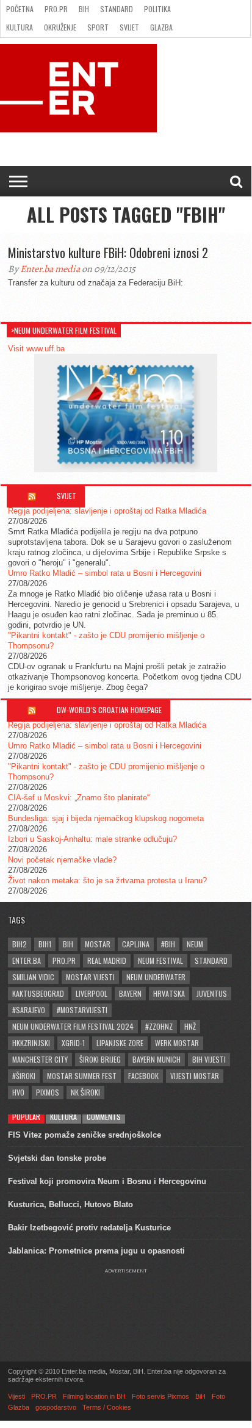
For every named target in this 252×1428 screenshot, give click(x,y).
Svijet (129, 27)
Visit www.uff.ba (36, 348)
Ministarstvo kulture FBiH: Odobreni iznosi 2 (108, 252)
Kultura (19, 27)
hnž (190, 1026)
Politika (157, 9)
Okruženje (60, 27)
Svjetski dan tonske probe (57, 1158)
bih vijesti (209, 1059)
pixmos (47, 1092)
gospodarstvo (55, 1407)
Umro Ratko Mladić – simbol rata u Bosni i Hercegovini (104, 573)
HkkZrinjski (31, 1043)
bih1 (44, 944)
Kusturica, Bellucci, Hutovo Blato (70, 1204)
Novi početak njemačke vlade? (62, 859)
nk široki (85, 1092)
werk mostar (177, 1043)
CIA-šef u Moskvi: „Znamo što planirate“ (78, 797)
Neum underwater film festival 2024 (73, 1026)
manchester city (40, 1059)
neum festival (160, 960)
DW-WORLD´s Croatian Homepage (109, 710)
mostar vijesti (90, 977)
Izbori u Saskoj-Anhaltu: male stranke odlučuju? (92, 839)
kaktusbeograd (38, 993)
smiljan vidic (33, 977)
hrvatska (169, 993)
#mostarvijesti (82, 1010)
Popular (26, 1116)
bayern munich (156, 1059)
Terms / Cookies (106, 1407)
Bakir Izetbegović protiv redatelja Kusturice (89, 1227)
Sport (98, 27)
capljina (135, 944)
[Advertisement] (125, 1304)
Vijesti (16, 1396)
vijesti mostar (194, 1076)
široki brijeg (100, 1059)
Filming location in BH (94, 1396)
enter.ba (26, 960)
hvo (18, 1092)
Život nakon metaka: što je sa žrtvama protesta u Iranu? (107, 880)
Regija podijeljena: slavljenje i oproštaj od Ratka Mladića (107, 510)
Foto (218, 1396)
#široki (23, 1076)
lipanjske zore (119, 1043)
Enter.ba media (50, 269)
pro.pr (64, 960)
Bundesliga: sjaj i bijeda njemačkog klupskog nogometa (106, 818)
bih (68, 944)
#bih (168, 944)
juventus (211, 993)
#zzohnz (159, 1026)
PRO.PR (56, 9)
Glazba (161, 27)
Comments (104, 1116)
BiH (84, 9)
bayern (130, 993)
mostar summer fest (82, 1076)
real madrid (106, 960)
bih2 (19, 944)
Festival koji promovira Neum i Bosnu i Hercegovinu (107, 1181)
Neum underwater (155, 977)
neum (195, 944)
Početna (20, 9)
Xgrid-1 (73, 1043)
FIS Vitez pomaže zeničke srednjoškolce (84, 1134)
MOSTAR (97, 944)
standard (211, 960)
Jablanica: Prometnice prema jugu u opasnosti (96, 1250)
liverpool (91, 993)
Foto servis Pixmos (160, 1396)
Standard (116, 9)
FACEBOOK (143, 1076)
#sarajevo (28, 1010)
